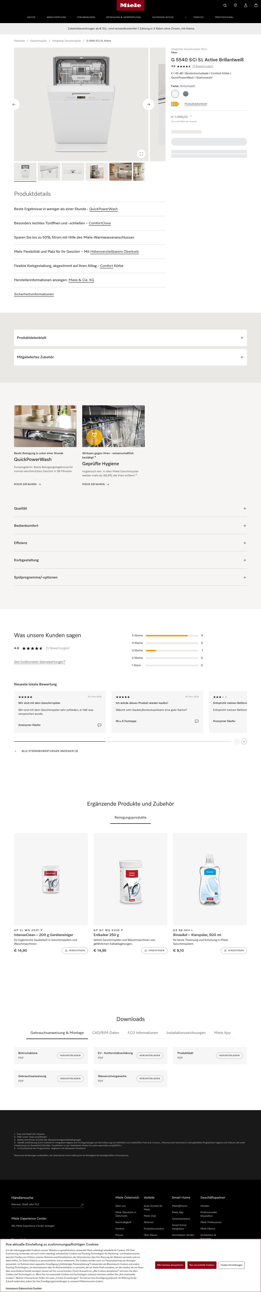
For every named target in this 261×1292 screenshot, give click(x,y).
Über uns (120, 1206)
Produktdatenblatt (195, 104)
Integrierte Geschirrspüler (66, 41)
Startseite (19, 41)
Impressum (12, 1288)
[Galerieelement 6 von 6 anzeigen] (144, 172)
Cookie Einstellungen (232, 1265)
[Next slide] (148, 104)
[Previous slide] (14, 104)
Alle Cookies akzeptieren (170, 1265)
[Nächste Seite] (244, 741)
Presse (119, 1235)
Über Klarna (150, 1235)
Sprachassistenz (181, 1219)
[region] (89, 104)
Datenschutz (25, 1288)
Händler (204, 1206)
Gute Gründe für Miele (153, 1208)
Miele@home (179, 1206)
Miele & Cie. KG (81, 280)
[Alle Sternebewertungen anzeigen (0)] (99, 725)
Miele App (222, 1033)
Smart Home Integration (179, 1227)
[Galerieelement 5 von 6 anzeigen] (120, 172)
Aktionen (149, 1222)
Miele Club (150, 1216)
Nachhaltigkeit (123, 1222)
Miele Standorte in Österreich (125, 1214)
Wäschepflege (56, 17)
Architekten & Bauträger (208, 1237)
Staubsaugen (86, 17)
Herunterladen (70, 1056)
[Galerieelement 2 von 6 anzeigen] (49, 172)
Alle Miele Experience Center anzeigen (33, 1226)
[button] (175, 94)
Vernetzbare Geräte (183, 1235)
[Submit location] (81, 1205)
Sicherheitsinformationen (34, 294)
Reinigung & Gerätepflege (123, 17)
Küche (31, 17)
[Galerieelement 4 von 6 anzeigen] (97, 172)
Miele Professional (210, 1222)
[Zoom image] (141, 154)
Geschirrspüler (38, 41)
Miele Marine (207, 1229)
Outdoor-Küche (163, 17)
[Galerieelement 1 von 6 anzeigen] (25, 172)
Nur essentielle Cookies (201, 1265)
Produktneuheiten (154, 1229)
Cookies (37, 1288)
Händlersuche (22, 1198)
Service (199, 17)
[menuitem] (33, 17)
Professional (224, 17)
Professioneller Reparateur (208, 1214)
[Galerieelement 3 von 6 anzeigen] (73, 172)
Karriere (119, 1229)
